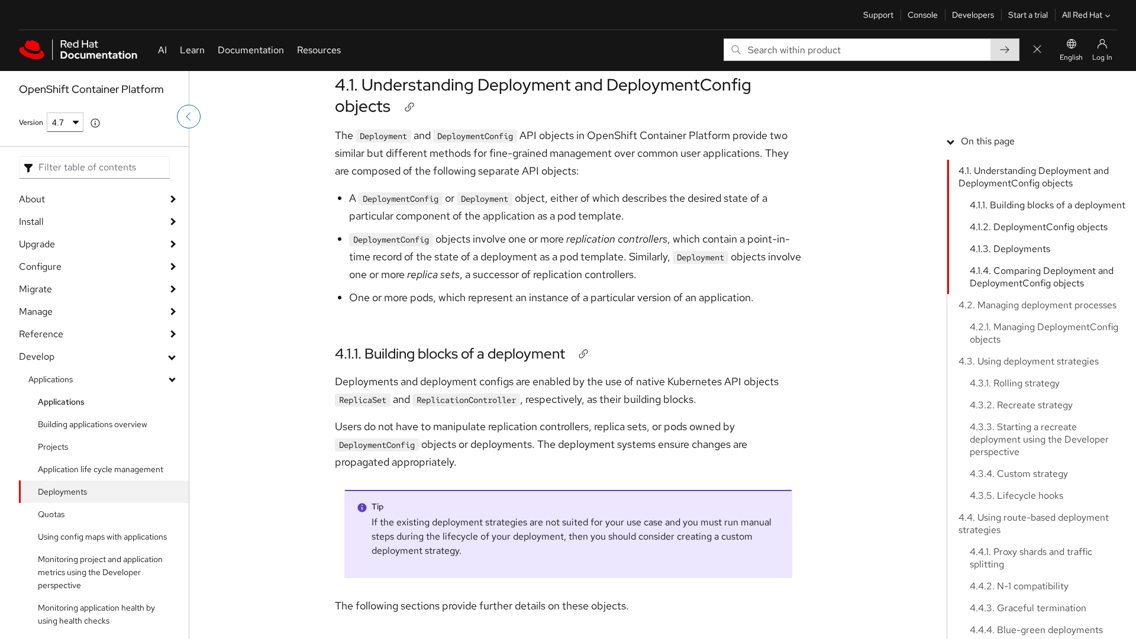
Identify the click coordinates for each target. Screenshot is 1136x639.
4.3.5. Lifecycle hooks (1016, 495)
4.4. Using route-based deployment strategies (1033, 523)
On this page (988, 141)
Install (31, 221)
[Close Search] (1037, 50)
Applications (50, 379)
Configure (40, 266)
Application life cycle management (100, 469)
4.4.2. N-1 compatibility (1019, 586)
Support (878, 14)
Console (923, 14)
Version (31, 122)
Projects (53, 446)
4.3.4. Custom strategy (1019, 473)
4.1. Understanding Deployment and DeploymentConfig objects (543, 95)
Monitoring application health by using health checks (96, 614)
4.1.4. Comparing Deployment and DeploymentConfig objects (1042, 276)
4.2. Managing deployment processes (1037, 305)
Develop (36, 356)
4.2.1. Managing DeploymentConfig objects (1044, 333)
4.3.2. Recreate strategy (1021, 405)
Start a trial (1028, 14)
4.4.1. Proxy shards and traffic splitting (1031, 558)
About (32, 199)
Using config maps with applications (102, 536)
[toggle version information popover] (95, 123)
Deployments (62, 491)
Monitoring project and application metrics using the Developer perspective (100, 572)
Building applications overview (92, 424)
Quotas (51, 514)
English (1071, 57)
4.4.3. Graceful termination (1028, 608)
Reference (41, 334)
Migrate (35, 289)
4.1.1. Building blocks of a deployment (450, 353)
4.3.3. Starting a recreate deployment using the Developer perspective (1039, 439)
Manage (36, 311)
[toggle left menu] (189, 116)
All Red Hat (1082, 14)
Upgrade (37, 244)
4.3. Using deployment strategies (1028, 361)
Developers (973, 14)
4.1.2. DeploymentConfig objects (1039, 227)
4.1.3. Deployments (1010, 249)
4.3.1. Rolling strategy (1015, 383)
